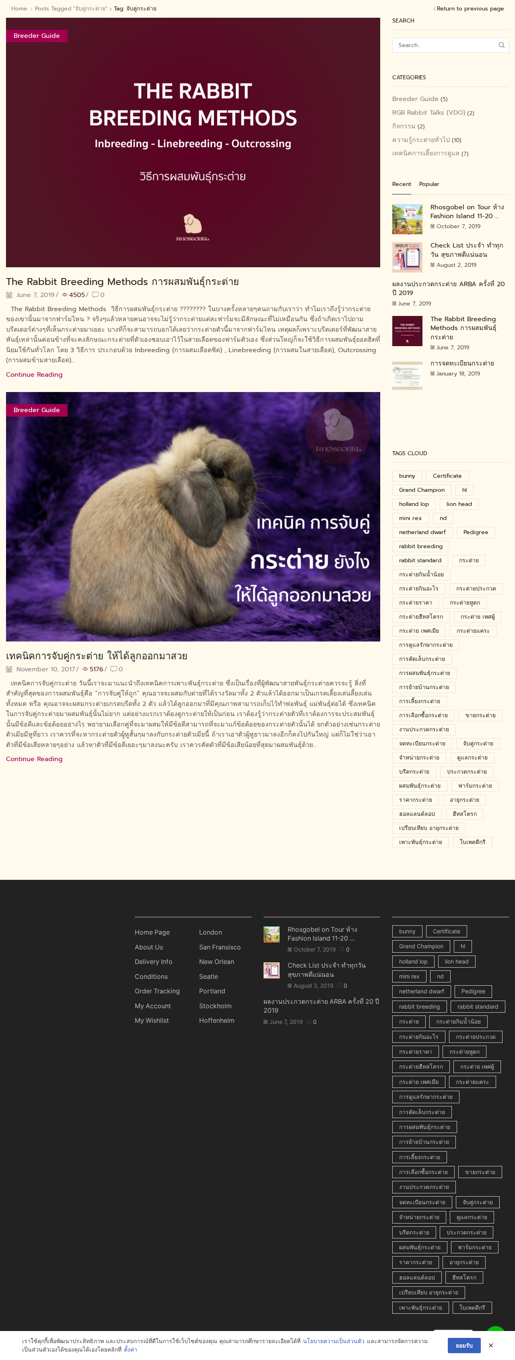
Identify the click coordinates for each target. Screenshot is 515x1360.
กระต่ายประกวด (476, 588)
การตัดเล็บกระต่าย (422, 659)
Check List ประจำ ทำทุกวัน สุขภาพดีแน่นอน (467, 250)
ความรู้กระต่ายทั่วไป (421, 140)
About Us (149, 947)
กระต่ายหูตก (465, 602)
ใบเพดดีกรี (473, 842)
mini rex (410, 518)
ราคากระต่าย (415, 800)
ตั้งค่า (130, 1350)
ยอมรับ (464, 1345)
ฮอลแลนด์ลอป (417, 814)
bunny (407, 476)
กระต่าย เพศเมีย (419, 631)
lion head (459, 504)
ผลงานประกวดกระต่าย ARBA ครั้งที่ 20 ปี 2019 (448, 288)
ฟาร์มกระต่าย (475, 786)
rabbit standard (420, 560)
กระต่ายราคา (415, 602)
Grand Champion (422, 490)
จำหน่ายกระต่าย (419, 757)
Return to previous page (470, 9)
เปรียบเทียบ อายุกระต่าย (429, 828)
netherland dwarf (422, 532)
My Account (153, 1006)
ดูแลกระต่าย (472, 757)
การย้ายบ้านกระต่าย (424, 687)
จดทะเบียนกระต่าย (422, 743)
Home (19, 9)
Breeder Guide (37, 36)
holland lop (414, 504)
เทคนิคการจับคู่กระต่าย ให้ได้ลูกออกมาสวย (96, 656)
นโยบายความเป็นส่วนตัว (334, 1341)
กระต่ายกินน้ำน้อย (421, 574)
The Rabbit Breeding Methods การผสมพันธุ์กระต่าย (122, 281)
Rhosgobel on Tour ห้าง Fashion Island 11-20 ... (467, 211)
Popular (429, 184)
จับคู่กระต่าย (478, 743)
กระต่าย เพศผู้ (478, 617)
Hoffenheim (217, 1020)
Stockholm (215, 1006)
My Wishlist (152, 1020)
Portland (212, 991)
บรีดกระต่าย (414, 772)
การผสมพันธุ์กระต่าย (424, 673)
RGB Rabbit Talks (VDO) (428, 113)
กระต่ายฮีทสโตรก (421, 617)
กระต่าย (469, 560)
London (210, 932)
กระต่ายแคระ (473, 631)
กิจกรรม (404, 126)
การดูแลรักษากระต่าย (426, 645)
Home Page (152, 932)
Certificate (447, 476)
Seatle (208, 976)
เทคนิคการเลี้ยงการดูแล (425, 153)
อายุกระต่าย (464, 800)
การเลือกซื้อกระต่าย (423, 715)
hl (464, 490)
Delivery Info (154, 962)
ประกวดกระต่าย (467, 772)
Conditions (151, 976)
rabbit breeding (421, 546)
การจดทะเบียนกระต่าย (462, 363)
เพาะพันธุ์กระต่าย (420, 842)
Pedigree (476, 532)
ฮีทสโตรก (465, 814)
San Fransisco (220, 947)
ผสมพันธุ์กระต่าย (420, 786)
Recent (401, 184)
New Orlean (216, 962)
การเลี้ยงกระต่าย (419, 701)
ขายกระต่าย (481, 715)
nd (443, 518)
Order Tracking (157, 991)
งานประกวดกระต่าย (424, 729)
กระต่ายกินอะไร (419, 588)
